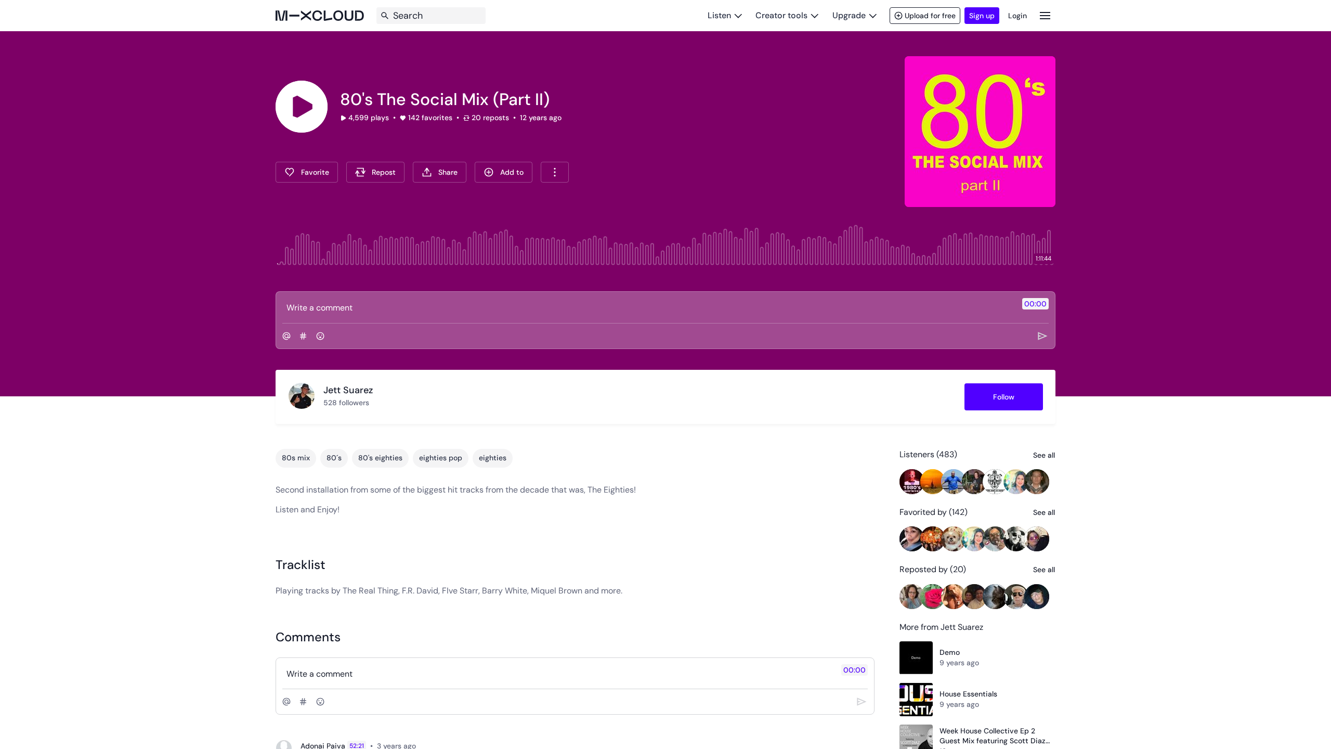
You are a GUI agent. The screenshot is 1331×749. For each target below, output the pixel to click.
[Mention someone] (286, 336)
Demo (949, 652)
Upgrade (849, 15)
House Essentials (968, 694)
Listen (719, 15)
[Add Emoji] (320, 336)
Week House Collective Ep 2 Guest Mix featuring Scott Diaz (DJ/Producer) (992, 736)
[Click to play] (302, 107)
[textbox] (648, 307)
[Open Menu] (1045, 15)
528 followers (346, 402)
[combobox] (555, 172)
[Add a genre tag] (303, 336)
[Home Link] (320, 15)
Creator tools (781, 15)
